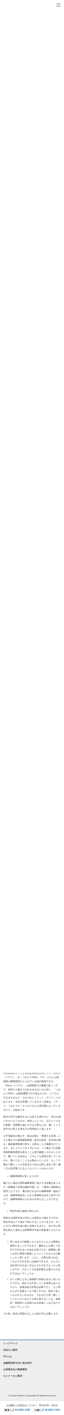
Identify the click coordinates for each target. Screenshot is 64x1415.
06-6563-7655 (47, 1409)
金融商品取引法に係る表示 (17, 1362)
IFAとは (7, 1356)
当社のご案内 (10, 1349)
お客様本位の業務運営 (15, 1369)
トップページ (10, 1343)
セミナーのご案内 (12, 1375)
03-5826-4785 (17, 1409)
